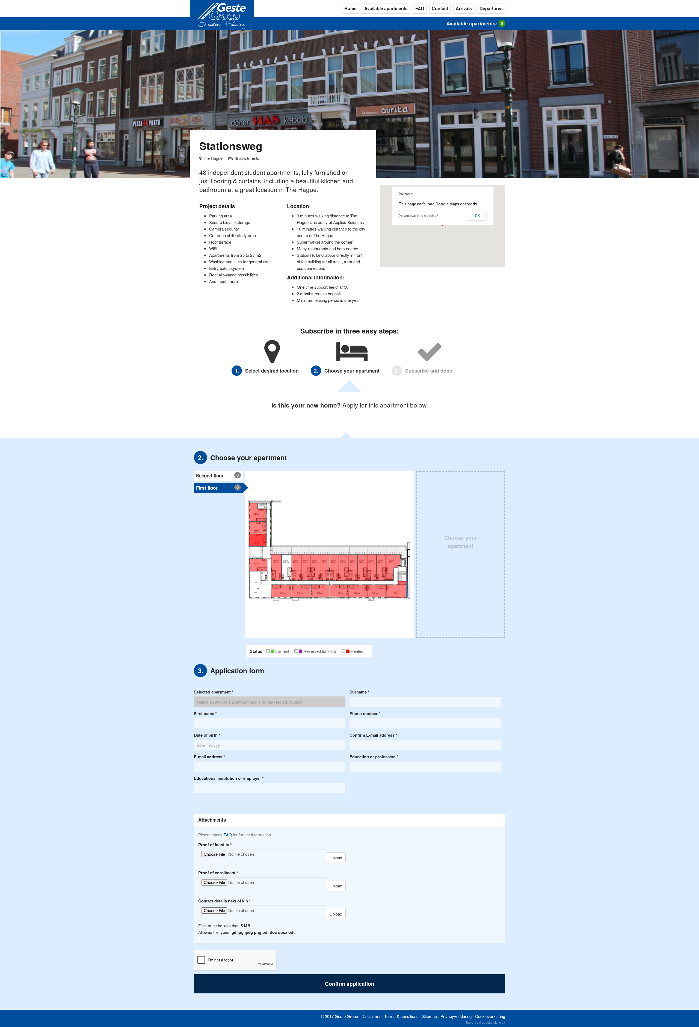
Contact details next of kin (224, 901)
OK (477, 216)
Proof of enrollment (218, 873)
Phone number (365, 713)
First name (205, 713)
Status (256, 651)
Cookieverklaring (490, 1016)
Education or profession (374, 757)
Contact (440, 8)
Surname (359, 692)
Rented (357, 651)
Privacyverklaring (456, 1016)
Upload (336, 857)
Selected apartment (213, 692)
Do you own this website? (418, 216)
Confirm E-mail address (373, 735)
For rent (282, 651)
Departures (491, 8)
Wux (502, 1022)
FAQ (419, 8)
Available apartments (386, 8)
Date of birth (207, 735)
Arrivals (464, 8)
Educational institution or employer (229, 778)
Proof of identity (215, 845)
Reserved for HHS (319, 651)
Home (350, 8)
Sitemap (429, 1016)
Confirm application (349, 983)
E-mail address (209, 757)
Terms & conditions (401, 1016)
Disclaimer (371, 1016)
